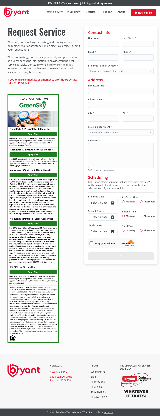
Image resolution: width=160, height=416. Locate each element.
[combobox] (121, 71)
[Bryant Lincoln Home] (16, 12)
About (94, 365)
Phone (126, 51)
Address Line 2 (96, 99)
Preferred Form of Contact (102, 65)
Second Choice (96, 210)
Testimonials (98, 391)
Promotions (98, 381)
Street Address (96, 85)
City (90, 113)
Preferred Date (96, 196)
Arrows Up (108, 412)
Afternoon (149, 201)
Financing (96, 386)
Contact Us (57, 365)
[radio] (123, 201)
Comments (94, 140)
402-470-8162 (20, 83)
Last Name (128, 38)
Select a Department (99, 126)
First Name (94, 38)
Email (91, 51)
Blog (93, 376)
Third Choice (95, 225)
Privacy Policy (99, 396)
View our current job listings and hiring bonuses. (87, 3)
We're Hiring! (98, 371)
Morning (130, 201)
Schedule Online (143, 12)
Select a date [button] (99, 202)
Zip (124, 113)
